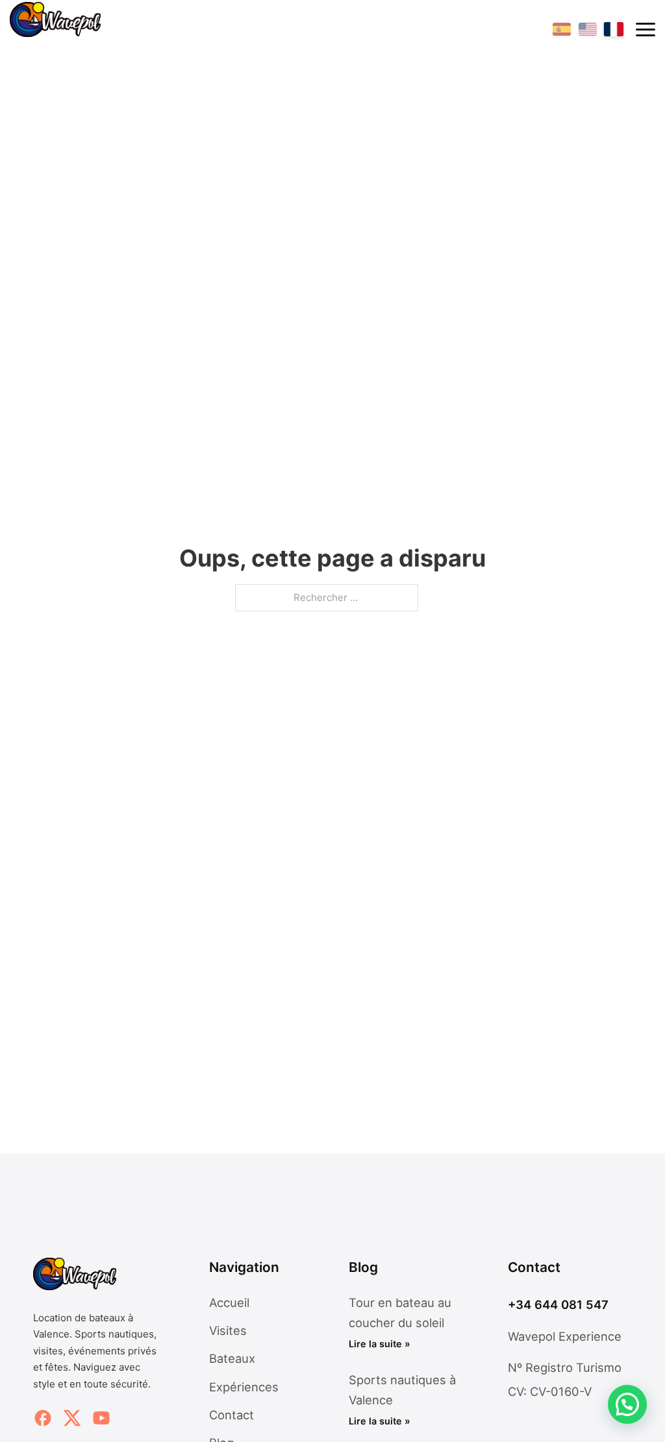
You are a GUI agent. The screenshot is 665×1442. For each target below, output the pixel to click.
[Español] (562, 29)
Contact (231, 1415)
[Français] (614, 29)
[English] (588, 29)
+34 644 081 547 (558, 1304)
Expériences (244, 1387)
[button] (627, 1404)
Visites (228, 1330)
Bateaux (232, 1358)
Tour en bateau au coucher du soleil (400, 1322)
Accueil (229, 1302)
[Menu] (645, 29)
